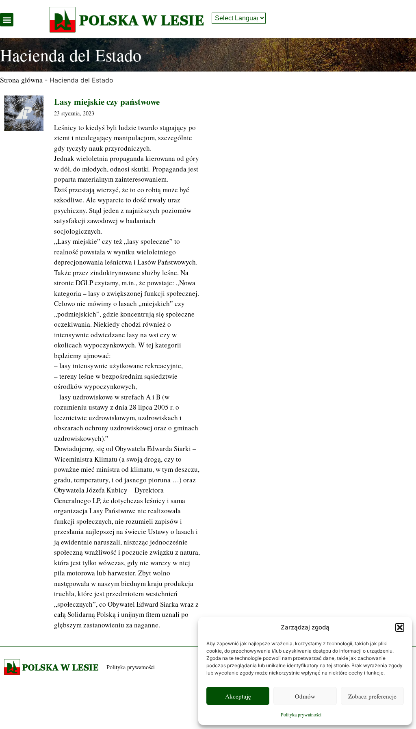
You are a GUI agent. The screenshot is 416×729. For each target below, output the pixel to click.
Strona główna (21, 80)
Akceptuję (238, 696)
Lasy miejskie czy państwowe (107, 101)
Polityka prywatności (301, 714)
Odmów (305, 696)
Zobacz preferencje (372, 696)
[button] (400, 627)
